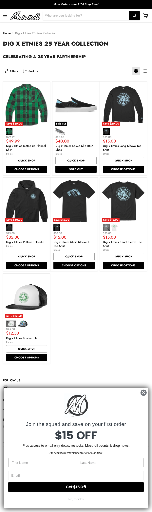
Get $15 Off (76, 486)
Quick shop (26, 160)
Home (7, 33)
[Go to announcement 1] (73, 6)
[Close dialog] (143, 392)
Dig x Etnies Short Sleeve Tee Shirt (122, 244)
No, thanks (76, 499)
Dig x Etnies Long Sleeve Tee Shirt (122, 148)
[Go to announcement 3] (79, 6)
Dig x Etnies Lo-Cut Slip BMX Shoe (74, 148)
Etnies (9, 154)
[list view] (144, 71)
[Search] (134, 15)
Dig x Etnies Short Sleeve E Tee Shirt (71, 244)
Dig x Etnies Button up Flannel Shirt (26, 148)
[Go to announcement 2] (76, 6)
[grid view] (136, 71)
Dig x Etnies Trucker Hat (22, 338)
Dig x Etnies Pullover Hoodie (25, 242)
